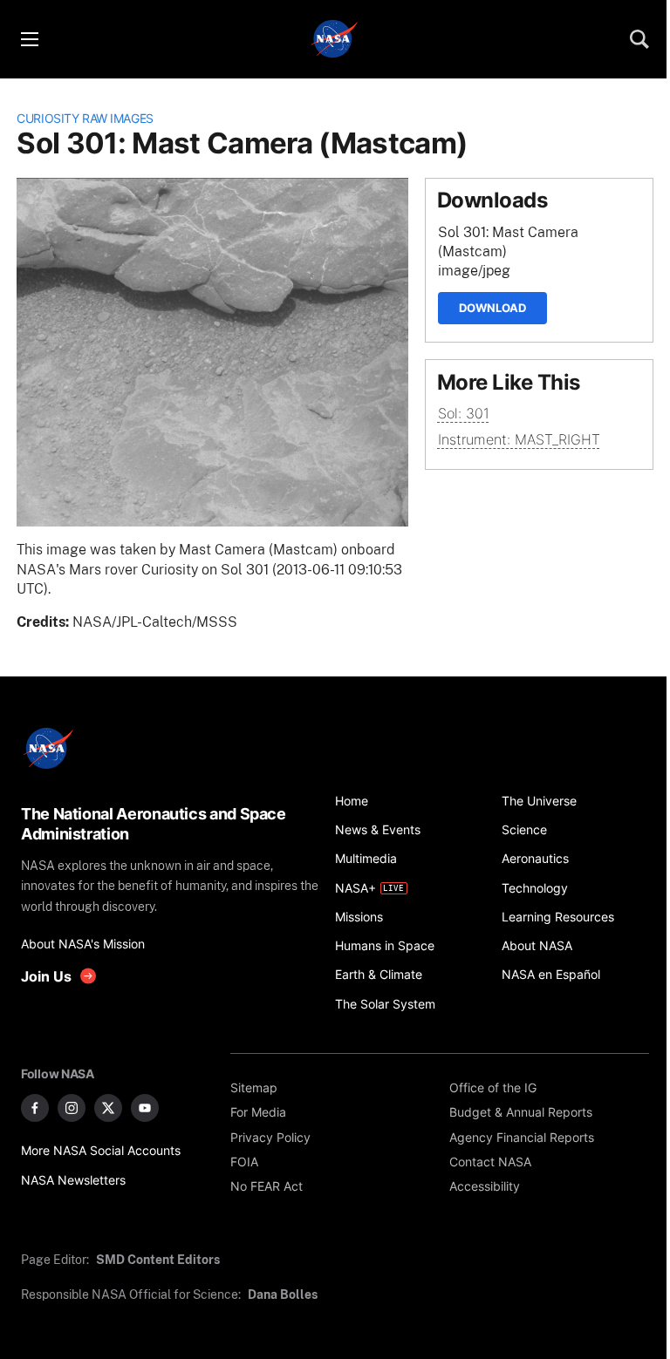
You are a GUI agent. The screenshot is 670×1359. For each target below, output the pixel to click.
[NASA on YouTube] (145, 1108)
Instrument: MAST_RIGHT (519, 439)
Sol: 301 (463, 413)
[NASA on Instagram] (71, 1108)
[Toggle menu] (29, 39)
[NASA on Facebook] (35, 1108)
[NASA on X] (108, 1108)
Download (492, 308)
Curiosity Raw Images (85, 118)
